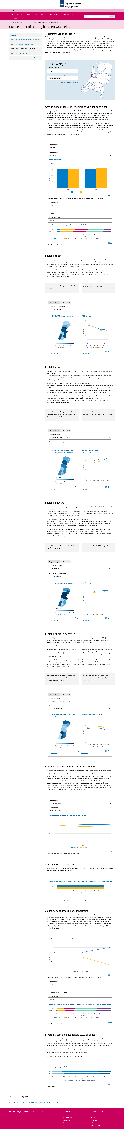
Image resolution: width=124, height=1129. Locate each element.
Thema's (43, 14)
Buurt (68, 302)
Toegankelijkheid (96, 1125)
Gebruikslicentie (95, 1123)
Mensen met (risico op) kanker (19, 53)
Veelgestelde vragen (69, 1117)
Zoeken (112, 16)
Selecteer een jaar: (53, 202)
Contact (93, 1115)
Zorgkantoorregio (54, 302)
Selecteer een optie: (53, 144)
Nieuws (65, 1123)
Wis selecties (74, 83)
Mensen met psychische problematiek (21, 44)
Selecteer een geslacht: (54, 210)
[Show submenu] (25, 14)
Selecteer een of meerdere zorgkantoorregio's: (60, 75)
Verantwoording (68, 14)
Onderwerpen (32, 14)
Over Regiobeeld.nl (69, 1115)
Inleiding (13, 35)
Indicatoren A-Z (55, 14)
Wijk (63, 302)
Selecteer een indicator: (55, 434)
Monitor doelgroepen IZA (22, 22)
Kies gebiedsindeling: (53, 67)
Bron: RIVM (54, 353)
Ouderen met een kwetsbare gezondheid (22, 58)
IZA (22, 14)
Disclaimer (94, 1120)
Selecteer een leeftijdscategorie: (57, 306)
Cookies (93, 1117)
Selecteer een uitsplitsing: (54, 217)
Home (12, 14)
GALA (17, 14)
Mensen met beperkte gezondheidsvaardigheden (25, 39)
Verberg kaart (65, 83)
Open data (13, 18)
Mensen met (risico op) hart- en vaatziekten (26, 49)
